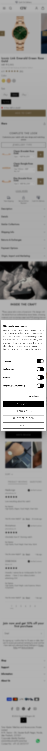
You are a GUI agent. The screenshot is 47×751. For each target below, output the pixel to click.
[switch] (40, 369)
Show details (33, 396)
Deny (23, 425)
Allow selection (23, 418)
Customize (22, 411)
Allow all (23, 403)
